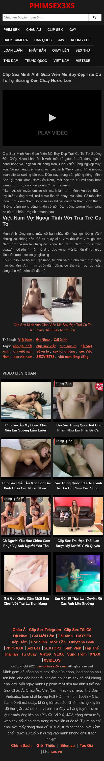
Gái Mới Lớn (43, 636)
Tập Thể (92, 648)
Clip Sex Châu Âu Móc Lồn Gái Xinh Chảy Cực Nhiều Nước (26, 485)
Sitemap (67, 745)
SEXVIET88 (45, 357)
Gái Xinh (60, 340)
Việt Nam (61, 61)
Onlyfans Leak (81, 642)
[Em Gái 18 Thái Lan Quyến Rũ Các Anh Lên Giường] (54, 555)
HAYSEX (83, 636)
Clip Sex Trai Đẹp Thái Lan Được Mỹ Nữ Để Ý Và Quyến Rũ (78, 546)
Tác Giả (86, 745)
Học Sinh (39, 642)
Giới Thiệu (46, 745)
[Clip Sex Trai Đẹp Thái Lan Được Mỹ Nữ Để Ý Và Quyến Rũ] (54, 497)
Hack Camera (16, 40)
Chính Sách (21, 745)
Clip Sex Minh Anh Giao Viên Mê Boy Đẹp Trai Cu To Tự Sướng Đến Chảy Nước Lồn (52, 327)
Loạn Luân (13, 50)
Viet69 (45, 654)
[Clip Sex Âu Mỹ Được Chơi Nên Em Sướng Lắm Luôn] (2, 381)
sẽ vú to (43, 351)
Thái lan (11, 654)
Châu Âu (33, 30)
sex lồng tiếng (64, 351)
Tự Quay (29, 654)
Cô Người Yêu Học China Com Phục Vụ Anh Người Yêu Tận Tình (26, 546)
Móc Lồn (58, 642)
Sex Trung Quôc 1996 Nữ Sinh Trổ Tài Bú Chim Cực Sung (78, 485)
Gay (72, 30)
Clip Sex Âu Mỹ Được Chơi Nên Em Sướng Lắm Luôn (26, 427)
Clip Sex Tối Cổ (77, 629)
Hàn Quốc (43, 40)
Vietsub (83, 61)
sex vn (56, 751)
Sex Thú (82, 50)
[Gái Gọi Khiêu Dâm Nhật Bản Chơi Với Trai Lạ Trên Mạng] (2, 555)
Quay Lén (60, 50)
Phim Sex (12, 30)
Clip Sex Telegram (45, 629)
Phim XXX (14, 648)
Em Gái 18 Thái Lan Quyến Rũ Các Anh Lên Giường (78, 601)
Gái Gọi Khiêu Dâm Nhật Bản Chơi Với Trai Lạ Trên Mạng (26, 601)
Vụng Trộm (77, 654)
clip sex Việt (46, 346)
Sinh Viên (72, 648)
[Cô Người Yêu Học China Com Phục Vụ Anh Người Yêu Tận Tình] (2, 497)
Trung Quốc (36, 61)
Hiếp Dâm (19, 642)
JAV (61, 40)
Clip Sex (55, 30)
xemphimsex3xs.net (52, 666)
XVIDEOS (52, 660)
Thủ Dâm (11, 61)
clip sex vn (68, 346)
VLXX (59, 654)
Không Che (81, 40)
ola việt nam (23, 351)
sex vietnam (23, 357)
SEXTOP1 (52, 648)
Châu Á (19, 629)
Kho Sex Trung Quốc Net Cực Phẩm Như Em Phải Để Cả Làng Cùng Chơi (78, 430)
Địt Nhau (43, 340)
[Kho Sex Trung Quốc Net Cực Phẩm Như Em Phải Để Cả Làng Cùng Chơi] (54, 381)
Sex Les (33, 648)
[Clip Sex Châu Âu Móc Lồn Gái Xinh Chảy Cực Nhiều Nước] (2, 439)
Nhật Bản (37, 50)
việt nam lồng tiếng (73, 357)
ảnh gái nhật (22, 346)
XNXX (95, 654)
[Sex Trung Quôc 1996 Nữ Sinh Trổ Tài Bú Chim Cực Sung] (54, 439)
